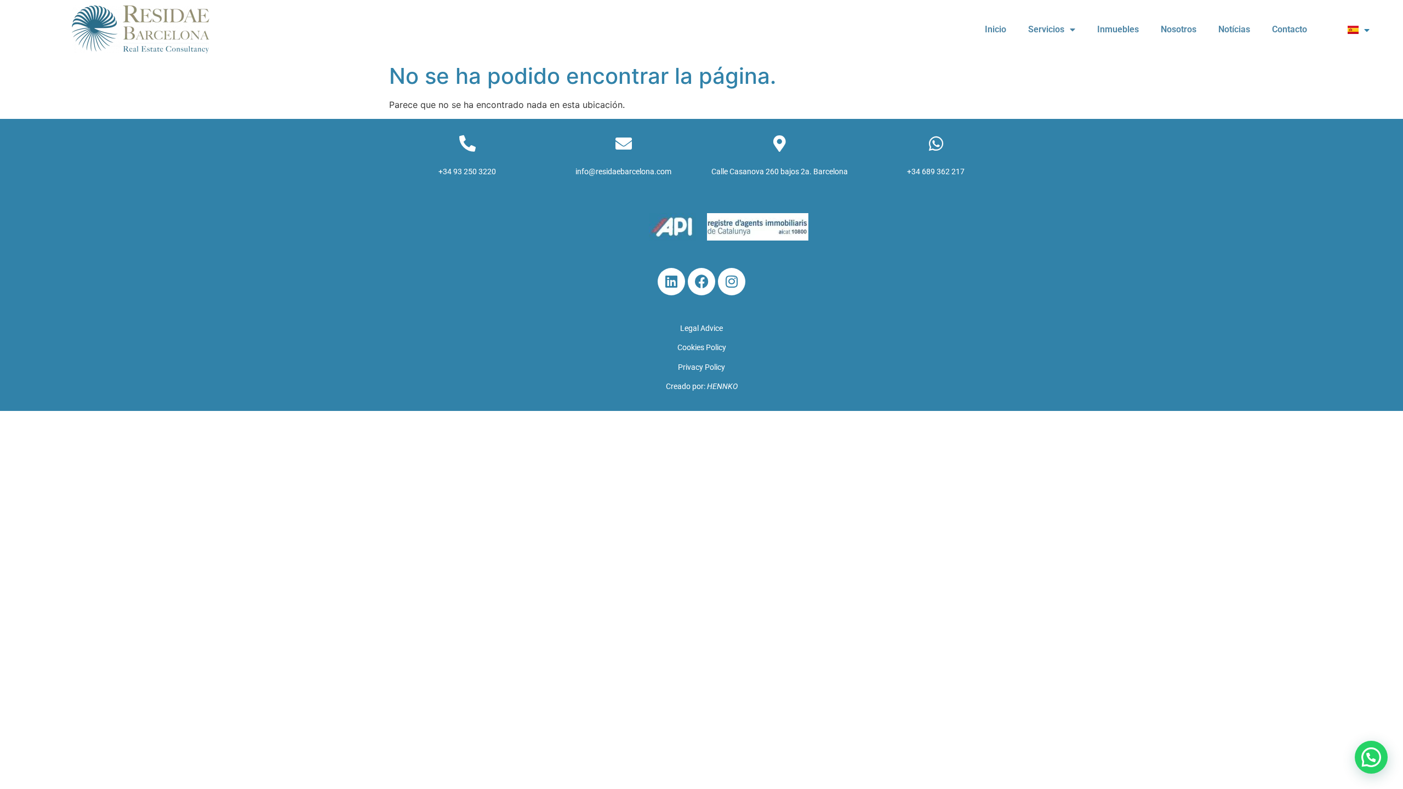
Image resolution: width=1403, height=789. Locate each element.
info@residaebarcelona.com (623, 171)
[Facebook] (701, 281)
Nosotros (1178, 29)
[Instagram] (731, 281)
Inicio (995, 29)
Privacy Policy (701, 367)
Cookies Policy (701, 347)
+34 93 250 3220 (467, 171)
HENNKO (722, 386)
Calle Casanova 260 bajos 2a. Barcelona (779, 171)
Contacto (1289, 29)
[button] (1371, 757)
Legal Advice (701, 328)
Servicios (1046, 29)
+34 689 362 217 (936, 171)
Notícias (1234, 29)
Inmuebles (1118, 29)
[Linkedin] (671, 281)
